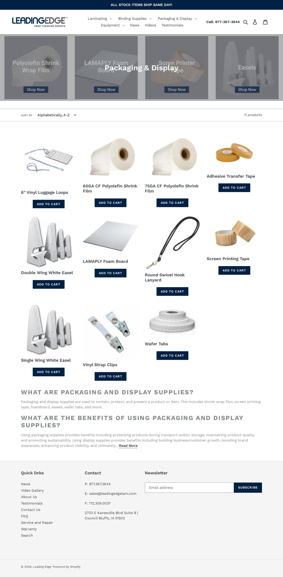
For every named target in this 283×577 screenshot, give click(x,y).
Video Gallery (32, 490)
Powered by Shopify (66, 566)
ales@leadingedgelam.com (113, 493)
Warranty (29, 529)
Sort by (26, 115)
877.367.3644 (100, 484)
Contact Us (30, 510)
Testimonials (31, 503)
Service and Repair (37, 522)
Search (27, 535)
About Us (29, 497)
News (25, 484)
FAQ (24, 516)
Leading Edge (42, 566)
